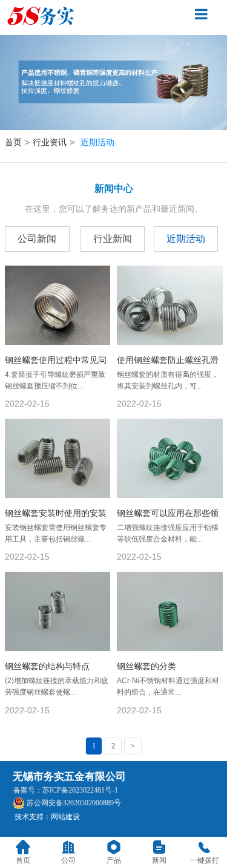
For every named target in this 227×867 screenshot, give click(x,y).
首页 (13, 142)
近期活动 (185, 239)
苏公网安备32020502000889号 (74, 803)
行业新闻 (112, 239)
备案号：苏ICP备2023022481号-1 (65, 790)
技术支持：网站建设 (47, 817)
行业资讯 (50, 142)
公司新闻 (37, 239)
